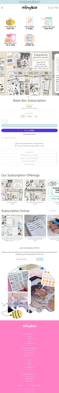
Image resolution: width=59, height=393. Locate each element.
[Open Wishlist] (55, 8)
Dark (36, 116)
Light (23, 116)
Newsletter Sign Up (30, 343)
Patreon (29, 362)
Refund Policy (29, 381)
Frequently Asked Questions (29, 348)
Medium (29, 116)
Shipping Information (29, 355)
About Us (29, 334)
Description (29, 152)
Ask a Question (29, 164)
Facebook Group (29, 367)
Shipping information (29, 161)
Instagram (29, 360)
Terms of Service (29, 376)
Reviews (29, 336)
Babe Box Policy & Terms (29, 155)
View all (53, 210)
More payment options (29, 134)
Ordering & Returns (29, 353)
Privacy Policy (29, 378)
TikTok (29, 364)
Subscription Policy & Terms (29, 374)
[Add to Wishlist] (21, 181)
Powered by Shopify (29, 391)
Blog (29, 341)
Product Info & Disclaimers (29, 158)
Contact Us (29, 338)
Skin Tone (29, 113)
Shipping (24, 108)
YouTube (29, 369)
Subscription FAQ (29, 350)
